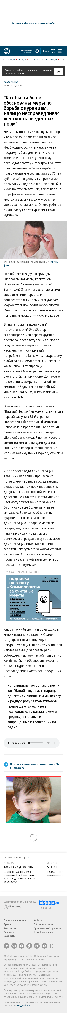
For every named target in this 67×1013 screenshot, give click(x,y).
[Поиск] (53, 51)
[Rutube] (37, 946)
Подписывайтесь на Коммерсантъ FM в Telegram (35, 766)
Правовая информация (48, 928)
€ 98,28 (23, 59)
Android (38, 920)
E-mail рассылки (43, 932)
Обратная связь (43, 924)
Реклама (9, 932)
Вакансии (9, 936)
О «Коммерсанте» (15, 920)
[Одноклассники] (29, 946)
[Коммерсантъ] (7, 51)
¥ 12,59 (34, 59)
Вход (46, 51)
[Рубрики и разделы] (59, 51)
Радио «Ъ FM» (11, 81)
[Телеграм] (6, 946)
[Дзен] (21, 946)
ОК (58, 71)
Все (27, 857)
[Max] (44, 946)
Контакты (10, 928)
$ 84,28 (11, 59)
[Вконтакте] (14, 946)
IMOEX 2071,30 (50, 59)
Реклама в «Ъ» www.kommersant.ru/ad (33, 23)
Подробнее (23, 1005)
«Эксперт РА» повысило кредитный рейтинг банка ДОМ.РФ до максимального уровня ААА (20, 877)
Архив (7, 924)
